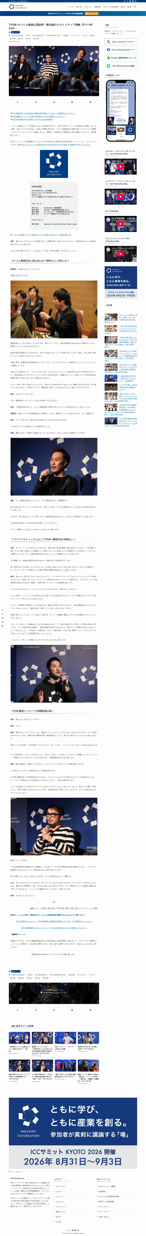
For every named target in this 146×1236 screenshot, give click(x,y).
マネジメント (61, 1206)
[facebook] (124, 1)
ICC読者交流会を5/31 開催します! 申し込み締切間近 (32, 119)
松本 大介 (28, 38)
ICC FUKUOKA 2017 (38, 35)
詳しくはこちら (91, 13)
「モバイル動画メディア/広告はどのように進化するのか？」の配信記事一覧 (41, 234)
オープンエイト (75, 35)
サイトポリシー (105, 1206)
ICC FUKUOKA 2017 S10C (53, 35)
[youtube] (133, 1)
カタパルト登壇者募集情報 (109, 1196)
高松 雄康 (35, 38)
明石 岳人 (20, 38)
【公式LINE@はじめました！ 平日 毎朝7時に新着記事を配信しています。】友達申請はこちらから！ (54, 921)
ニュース (59, 1196)
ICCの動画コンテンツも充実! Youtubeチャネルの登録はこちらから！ (38, 116)
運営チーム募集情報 (106, 1201)
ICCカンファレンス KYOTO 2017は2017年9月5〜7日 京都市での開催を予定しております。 (56, 144)
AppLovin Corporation (17, 35)
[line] (130, 1)
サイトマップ (104, 1211)
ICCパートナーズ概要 (107, 1186)
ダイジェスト (61, 1186)
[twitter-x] (127, 1)
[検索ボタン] (134, 6)
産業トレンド (15, 32)
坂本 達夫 (92, 35)
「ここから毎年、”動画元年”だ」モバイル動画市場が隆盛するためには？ (44, 915)
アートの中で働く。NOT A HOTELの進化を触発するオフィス (128, 387)
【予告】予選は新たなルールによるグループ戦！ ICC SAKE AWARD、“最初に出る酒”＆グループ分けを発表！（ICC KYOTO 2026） (121, 342)
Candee (28, 35)
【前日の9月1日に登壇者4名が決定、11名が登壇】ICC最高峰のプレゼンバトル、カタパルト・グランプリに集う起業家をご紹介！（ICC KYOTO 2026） (121, 409)
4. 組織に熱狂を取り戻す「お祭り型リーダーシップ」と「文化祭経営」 (127, 378)
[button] (17, 102)
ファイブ (84, 35)
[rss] (135, 1)
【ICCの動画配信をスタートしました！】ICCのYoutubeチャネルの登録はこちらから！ (54, 928)
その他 (58, 1221)
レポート (59, 1191)
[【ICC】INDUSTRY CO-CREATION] (18, 6)
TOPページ (81, 944)
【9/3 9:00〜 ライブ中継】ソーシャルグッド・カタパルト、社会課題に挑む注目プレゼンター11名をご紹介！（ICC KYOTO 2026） (121, 356)
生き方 (58, 1216)
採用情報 (102, 1191)
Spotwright (66, 35)
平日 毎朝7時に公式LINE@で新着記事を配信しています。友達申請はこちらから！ (44, 113)
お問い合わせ (104, 1216)
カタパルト (60, 1201)
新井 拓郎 (12, 38)
